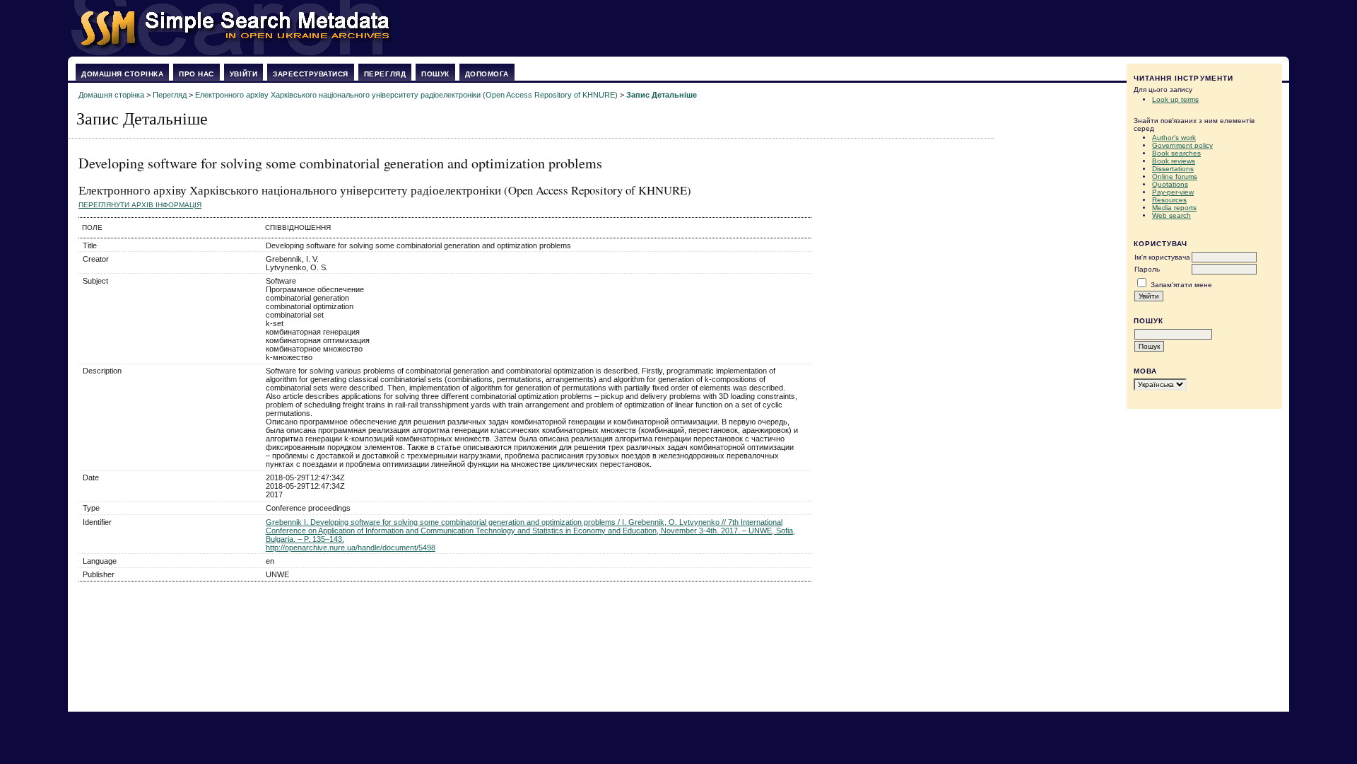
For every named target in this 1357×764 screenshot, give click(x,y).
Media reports (1174, 208)
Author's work (1174, 137)
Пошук (435, 74)
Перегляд (385, 74)
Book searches (1176, 153)
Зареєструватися (310, 74)
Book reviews (1173, 161)
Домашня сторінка (122, 74)
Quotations (1170, 184)
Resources (1169, 200)
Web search (1171, 215)
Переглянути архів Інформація (139, 205)
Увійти (243, 74)
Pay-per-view (1173, 192)
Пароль (1147, 269)
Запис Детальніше (661, 95)
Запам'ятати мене (1181, 285)
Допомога (487, 74)
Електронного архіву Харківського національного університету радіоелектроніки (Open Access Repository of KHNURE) (406, 95)
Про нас (196, 74)
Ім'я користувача (1162, 257)
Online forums (1174, 176)
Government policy (1182, 145)
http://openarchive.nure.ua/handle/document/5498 (350, 547)
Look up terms (1175, 99)
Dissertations (1173, 169)
